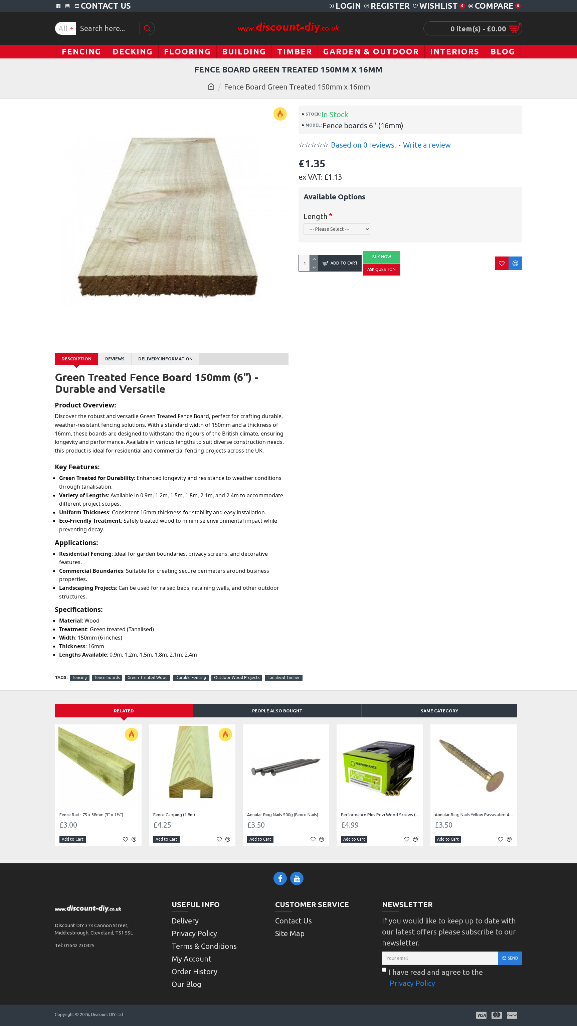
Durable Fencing (191, 677)
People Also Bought (277, 710)
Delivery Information (165, 358)
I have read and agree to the (436, 977)
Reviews (115, 358)
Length (316, 216)
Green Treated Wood (148, 677)
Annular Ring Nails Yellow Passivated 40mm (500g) (475, 814)
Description (76, 358)
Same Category (439, 710)
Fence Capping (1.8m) (174, 814)
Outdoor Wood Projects (236, 677)
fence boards (107, 677)
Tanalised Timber (283, 677)
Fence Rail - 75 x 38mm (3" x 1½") (91, 814)
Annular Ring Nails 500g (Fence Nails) (282, 814)
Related (124, 710)
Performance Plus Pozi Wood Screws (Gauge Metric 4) (381, 814)
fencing (80, 677)
